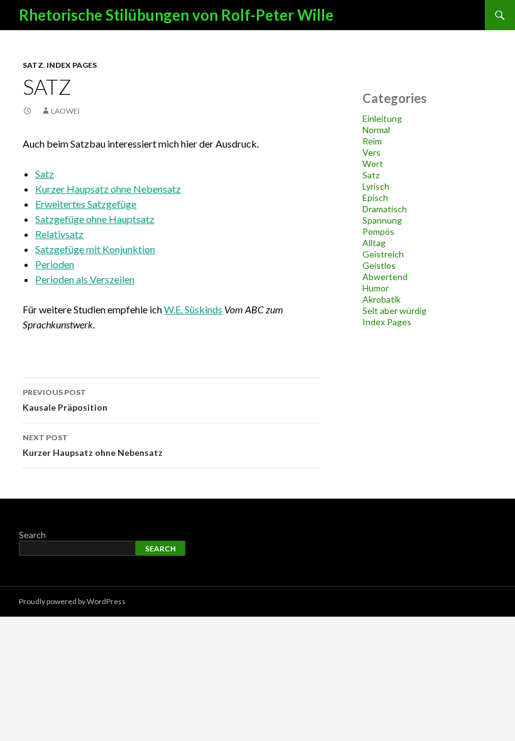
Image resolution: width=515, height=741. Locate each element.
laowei (65, 111)
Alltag (374, 242)
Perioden (54, 264)
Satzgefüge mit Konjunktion (95, 249)
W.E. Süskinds (193, 309)
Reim (372, 141)
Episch (375, 197)
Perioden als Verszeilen (84, 279)
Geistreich (383, 254)
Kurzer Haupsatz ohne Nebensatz (108, 189)
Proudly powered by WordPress (72, 601)
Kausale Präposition (65, 400)
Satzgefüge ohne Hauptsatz (94, 219)
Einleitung (382, 118)
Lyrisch (375, 186)
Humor (375, 288)
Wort (372, 163)
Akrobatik (381, 299)
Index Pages (71, 65)
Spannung (382, 220)
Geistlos (379, 265)
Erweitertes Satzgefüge (85, 204)
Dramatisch (384, 208)
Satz (33, 65)
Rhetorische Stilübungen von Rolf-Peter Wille (176, 15)
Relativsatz (59, 234)
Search (32, 534)
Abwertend (385, 276)
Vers (371, 152)
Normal (376, 129)
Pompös (378, 231)
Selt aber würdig (394, 310)
